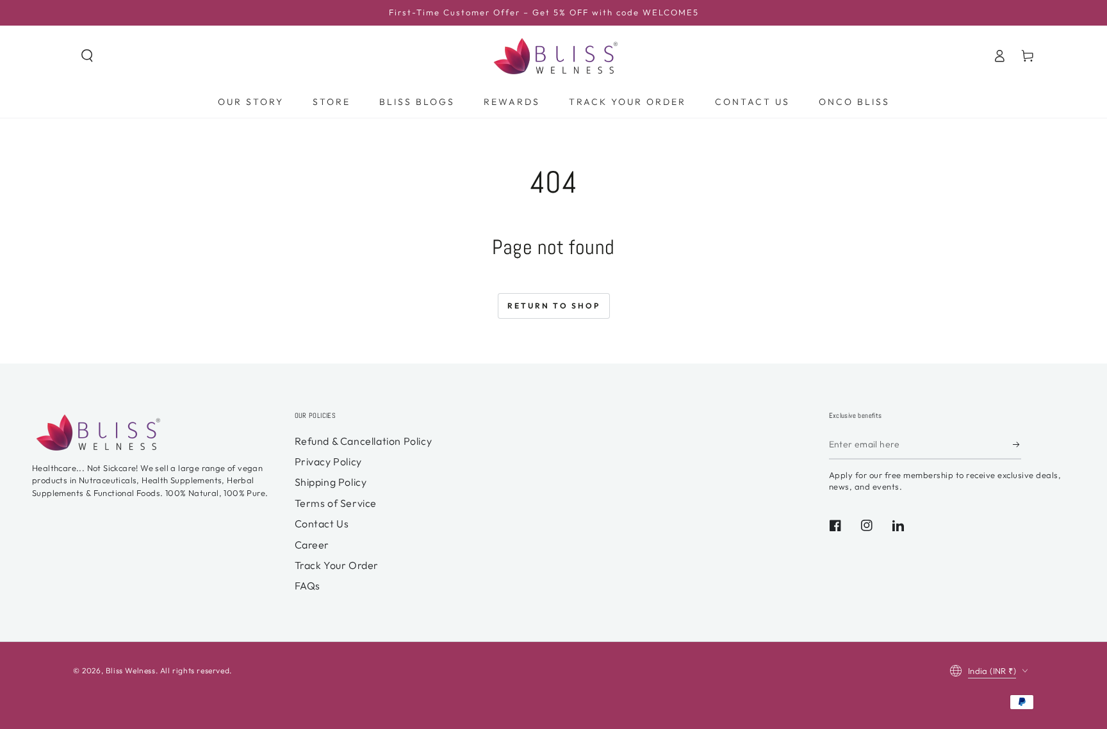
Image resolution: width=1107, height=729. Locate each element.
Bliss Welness (131, 670)
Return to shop (553, 305)
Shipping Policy (331, 482)
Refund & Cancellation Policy (363, 441)
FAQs (307, 585)
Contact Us (322, 523)
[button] (87, 56)
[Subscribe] (1017, 445)
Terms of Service (336, 503)
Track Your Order (337, 565)
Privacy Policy (328, 461)
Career (312, 544)
